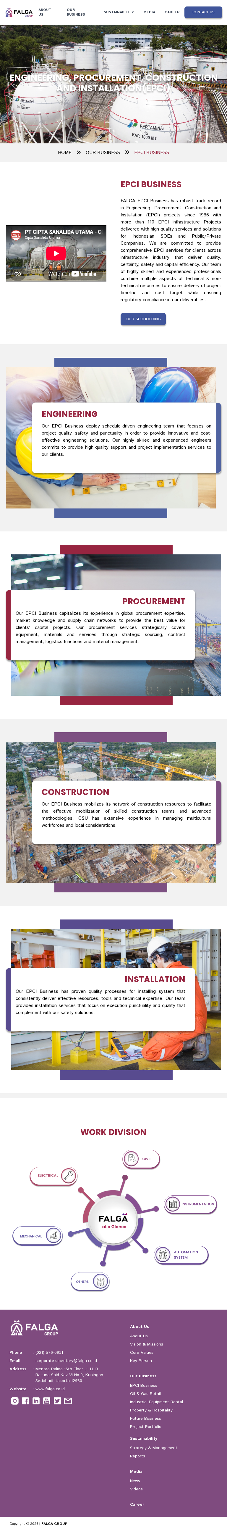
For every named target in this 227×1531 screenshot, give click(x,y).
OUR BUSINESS (103, 152)
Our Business (76, 12)
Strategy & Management (153, 1448)
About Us (44, 12)
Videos (136, 1489)
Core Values (141, 1353)
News (135, 1481)
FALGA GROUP (54, 1523)
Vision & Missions (146, 1344)
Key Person (141, 1361)
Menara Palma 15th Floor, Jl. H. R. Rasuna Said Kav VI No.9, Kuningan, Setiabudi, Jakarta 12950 (69, 1375)
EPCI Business (143, 1385)
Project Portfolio (145, 1427)
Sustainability (119, 12)
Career (172, 12)
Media (149, 12)
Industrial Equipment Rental (156, 1402)
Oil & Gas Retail (145, 1394)
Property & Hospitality (151, 1410)
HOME (65, 152)
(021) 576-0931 (49, 1353)
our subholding (143, 319)
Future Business (145, 1418)
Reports (137, 1456)
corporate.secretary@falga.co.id (66, 1361)
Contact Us (203, 12)
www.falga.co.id (50, 1389)
